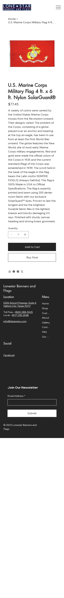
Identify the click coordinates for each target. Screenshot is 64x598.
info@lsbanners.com (14, 321)
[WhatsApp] (9, 271)
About (45, 317)
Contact (46, 327)
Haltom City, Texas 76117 (17, 305)
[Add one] (25, 234)
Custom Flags (46, 313)
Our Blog (46, 336)
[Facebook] (14, 271)
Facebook (9, 355)
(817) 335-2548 (20, 315)
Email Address (16, 395)
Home (45, 303)
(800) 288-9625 (24, 312)
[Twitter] (22, 271)
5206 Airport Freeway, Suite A (19, 302)
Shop (45, 308)
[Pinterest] (18, 271)
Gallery (46, 322)
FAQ (44, 331)
